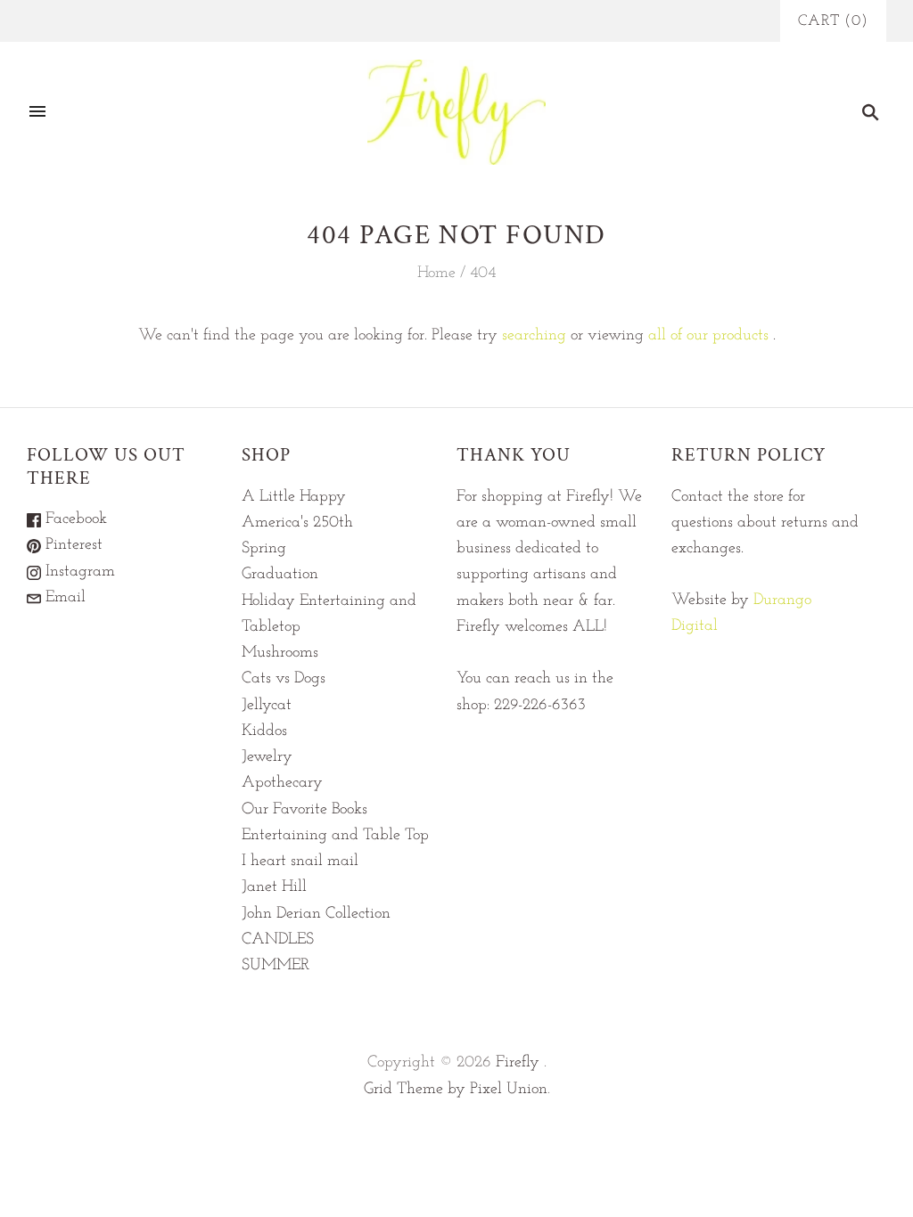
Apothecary (282, 783)
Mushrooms (280, 653)
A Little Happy (294, 497)
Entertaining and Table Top (335, 836)
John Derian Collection (316, 914)
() (833, 21)
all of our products (708, 336)
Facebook (74, 519)
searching (534, 336)
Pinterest (72, 545)
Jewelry (267, 757)
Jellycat (267, 706)
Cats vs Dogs (283, 679)
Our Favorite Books (304, 810)
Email (63, 598)
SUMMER (275, 966)
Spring (264, 549)
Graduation (280, 575)
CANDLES (278, 940)
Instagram (78, 572)
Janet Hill (274, 887)
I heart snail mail (300, 862)
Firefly (517, 1063)
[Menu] (37, 112)
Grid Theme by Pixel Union (455, 1090)
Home (436, 273)
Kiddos (264, 731)
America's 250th (297, 523)
